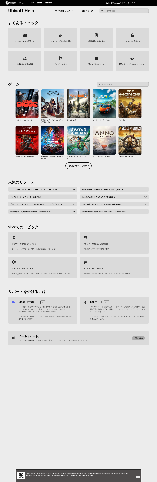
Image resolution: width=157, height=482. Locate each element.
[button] (24, 38)
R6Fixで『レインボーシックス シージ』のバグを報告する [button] (102, 189)
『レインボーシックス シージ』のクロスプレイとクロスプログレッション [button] (37, 204)
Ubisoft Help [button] (21, 10)
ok (138, 477)
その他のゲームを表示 (77, 165)
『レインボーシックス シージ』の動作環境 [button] (25, 197)
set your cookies (87, 475)
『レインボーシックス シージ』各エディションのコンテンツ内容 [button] (33, 189)
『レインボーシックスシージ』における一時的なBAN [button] (101, 204)
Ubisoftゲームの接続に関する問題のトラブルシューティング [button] (104, 211)
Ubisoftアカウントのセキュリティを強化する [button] (98, 197)
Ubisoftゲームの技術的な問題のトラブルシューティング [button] (30, 211)
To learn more (74, 475)
